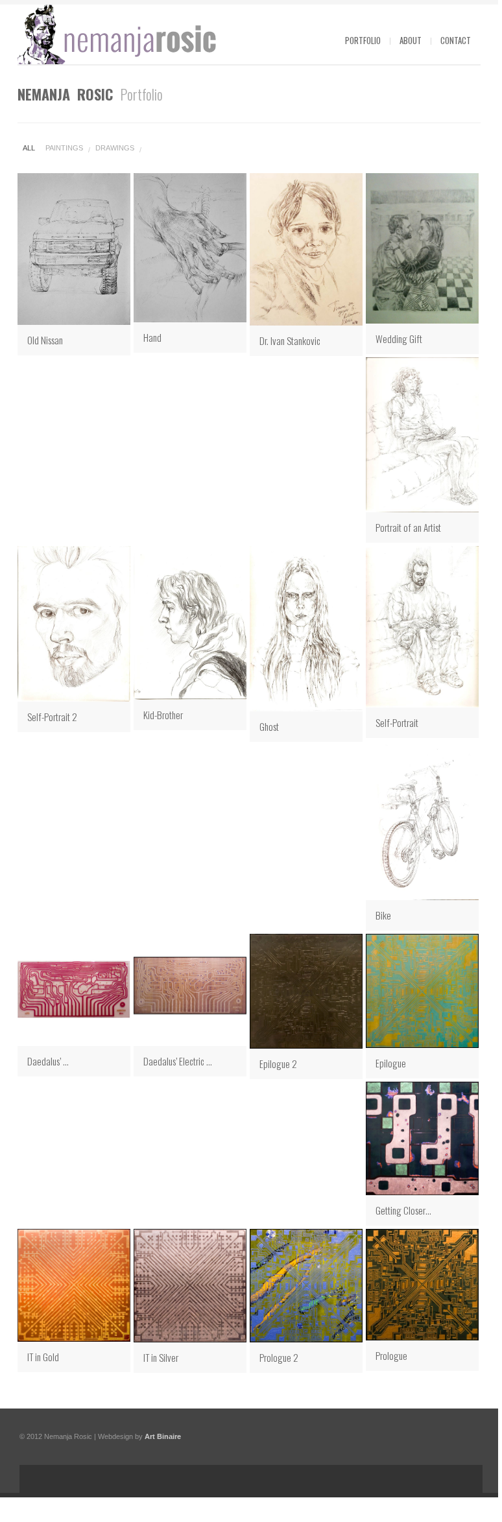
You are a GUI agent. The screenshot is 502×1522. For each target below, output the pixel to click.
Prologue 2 (278, 1357)
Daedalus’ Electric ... (177, 1061)
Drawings (114, 148)
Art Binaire (163, 1436)
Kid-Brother (163, 714)
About (411, 40)
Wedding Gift (399, 338)
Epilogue (391, 1063)
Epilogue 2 (278, 1063)
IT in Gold (43, 1357)
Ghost (269, 726)
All (29, 148)
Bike (383, 915)
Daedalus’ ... (48, 1061)
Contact (455, 40)
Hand (152, 337)
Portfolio (363, 40)
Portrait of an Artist (408, 527)
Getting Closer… (403, 1210)
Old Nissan (45, 340)
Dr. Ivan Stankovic (289, 340)
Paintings (64, 148)
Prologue (391, 1355)
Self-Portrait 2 (52, 716)
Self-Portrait (397, 722)
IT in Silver (160, 1357)
